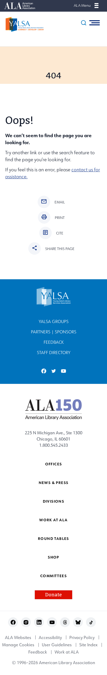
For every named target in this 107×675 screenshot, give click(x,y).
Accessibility (50, 637)
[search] (83, 22)
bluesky (78, 622)
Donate (53, 595)
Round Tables (53, 538)
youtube (63, 371)
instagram (26, 622)
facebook (43, 371)
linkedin (39, 622)
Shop (53, 557)
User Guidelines (57, 644)
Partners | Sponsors (53, 331)
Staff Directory (53, 352)
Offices (53, 463)
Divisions (53, 501)
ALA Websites (18, 637)
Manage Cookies (18, 644)
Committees (53, 575)
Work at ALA (53, 519)
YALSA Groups (54, 321)
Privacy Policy (82, 637)
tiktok (91, 622)
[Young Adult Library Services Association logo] (22, 24)
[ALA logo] (53, 409)
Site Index (88, 644)
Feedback (54, 342)
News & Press (54, 482)
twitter (53, 371)
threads (65, 622)
